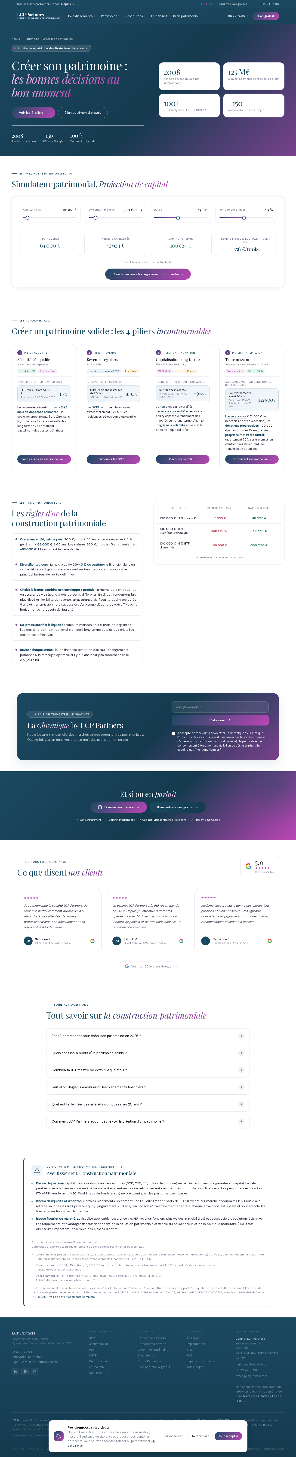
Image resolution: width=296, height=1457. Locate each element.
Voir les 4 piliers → (33, 112)
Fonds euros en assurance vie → (44, 459)
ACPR (262, 1424)
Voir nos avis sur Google (151, 966)
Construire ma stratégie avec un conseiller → (148, 274)
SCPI (95, 407)
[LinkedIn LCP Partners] (15, 1371)
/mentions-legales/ (207, 750)
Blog (190, 1350)
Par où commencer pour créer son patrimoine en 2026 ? (96, 1036)
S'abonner (217, 720)
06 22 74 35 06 (269, 4)
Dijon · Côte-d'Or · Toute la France (35, 1362)
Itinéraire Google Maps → (253, 1364)
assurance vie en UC (171, 411)
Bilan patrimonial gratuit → (177, 807)
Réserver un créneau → (122, 807)
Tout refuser (200, 1436)
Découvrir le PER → (182, 459)
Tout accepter (228, 1436)
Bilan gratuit (265, 16)
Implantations (196, 1344)
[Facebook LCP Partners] (25, 1371)
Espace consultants (200, 1361)
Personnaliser (173, 1436)
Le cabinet (159, 16)
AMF (45, 1297)
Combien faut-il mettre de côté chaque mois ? (89, 1070)
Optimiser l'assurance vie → (251, 459)
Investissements (81, 16)
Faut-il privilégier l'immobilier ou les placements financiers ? (99, 1087)
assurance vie (237, 416)
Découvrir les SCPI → (113, 459)
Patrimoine (110, 16)
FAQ (189, 1355)
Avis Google (195, 1367)
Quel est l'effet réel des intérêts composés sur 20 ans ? (97, 1104)
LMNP (119, 412)
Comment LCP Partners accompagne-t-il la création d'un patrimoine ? (108, 1121)
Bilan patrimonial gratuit (83, 112)
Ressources (135, 16)
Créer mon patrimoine (153, 1350)
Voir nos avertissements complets (72, 1297)
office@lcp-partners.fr (27, 1357)
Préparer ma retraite (152, 1344)
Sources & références (248, 1449)
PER (162, 407)
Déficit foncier (99, 1361)
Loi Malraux (96, 1367)
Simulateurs (146, 1355)
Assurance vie (99, 1344)
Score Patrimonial (150, 1361)
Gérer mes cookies (274, 1449)
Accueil (16, 39)
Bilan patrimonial (185, 16)
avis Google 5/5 (233, 4)
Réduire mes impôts (152, 1338)
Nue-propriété (99, 1373)
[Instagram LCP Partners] (34, 1371)
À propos (193, 1338)
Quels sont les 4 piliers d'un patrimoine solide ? (89, 1053)
